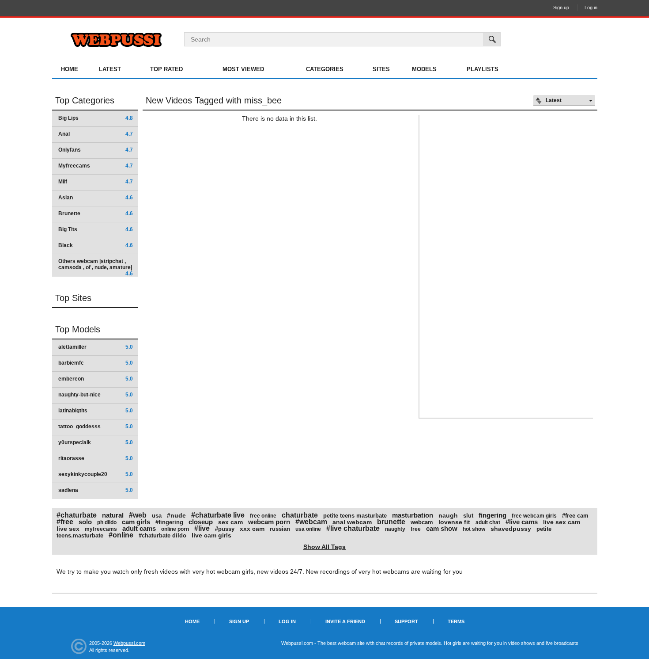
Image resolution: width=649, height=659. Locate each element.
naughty (395, 529)
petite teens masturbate (355, 515)
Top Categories (84, 100)
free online (263, 516)
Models (424, 69)
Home (69, 69)
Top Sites (73, 298)
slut (468, 515)
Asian (95, 197)
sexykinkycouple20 (95, 474)
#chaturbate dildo (162, 535)
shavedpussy (511, 528)
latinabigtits (95, 411)
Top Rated (166, 69)
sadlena (95, 490)
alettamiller (95, 347)
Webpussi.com (129, 643)
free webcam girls (534, 516)
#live (202, 528)
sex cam (230, 522)
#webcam (311, 522)
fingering (492, 515)
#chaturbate (77, 515)
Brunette (95, 213)
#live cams (522, 522)
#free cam (575, 515)
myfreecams (101, 529)
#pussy (224, 529)
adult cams (139, 528)
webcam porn (269, 522)
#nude (176, 515)
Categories (324, 69)
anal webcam (352, 522)
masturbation (412, 515)
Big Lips (95, 118)
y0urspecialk (95, 442)
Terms (456, 621)
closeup (201, 522)
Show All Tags (324, 546)
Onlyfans (95, 150)
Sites (381, 69)
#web (138, 515)
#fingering (169, 522)
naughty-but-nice (95, 395)
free (416, 529)
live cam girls (211, 535)
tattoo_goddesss (95, 426)
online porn (175, 529)
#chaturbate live (218, 515)
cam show (441, 528)
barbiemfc (95, 363)
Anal (95, 134)
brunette (391, 522)
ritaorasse (95, 458)
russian (280, 529)
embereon (95, 379)
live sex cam (561, 522)
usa (157, 515)
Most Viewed (243, 69)
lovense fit (454, 522)
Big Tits (95, 229)
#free (65, 522)
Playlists (482, 69)
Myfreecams (95, 166)
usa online (308, 529)
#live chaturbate (353, 528)
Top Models (77, 329)
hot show (474, 529)
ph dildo (107, 522)
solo (85, 522)
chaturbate (300, 515)
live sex (68, 528)
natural (113, 515)
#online (121, 535)
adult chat (487, 522)
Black (95, 245)
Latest (110, 69)
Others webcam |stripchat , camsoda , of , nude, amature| (95, 267)
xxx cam (252, 528)
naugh (448, 515)
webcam (422, 522)
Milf (95, 182)
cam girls (136, 522)
